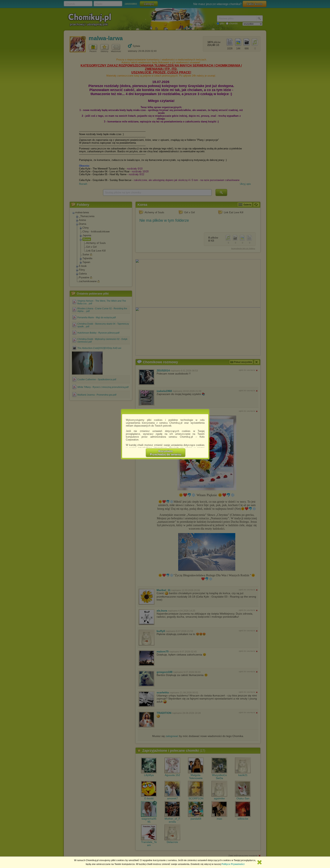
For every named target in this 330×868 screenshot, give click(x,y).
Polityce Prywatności (233, 864)
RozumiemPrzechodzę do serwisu (165, 452)
